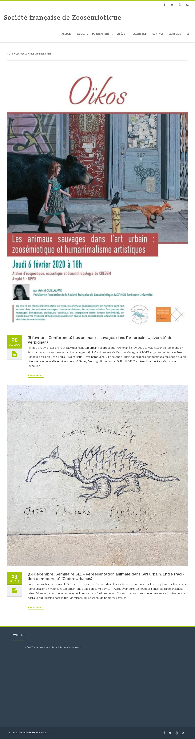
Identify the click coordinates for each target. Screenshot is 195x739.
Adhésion (175, 33)
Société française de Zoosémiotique (62, 17)
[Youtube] (180, 5)
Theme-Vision (43, 732)
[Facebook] (164, 5)
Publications (100, 33)
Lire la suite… (36, 375)
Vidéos (121, 33)
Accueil (66, 33)
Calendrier (140, 33)
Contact (158, 33)
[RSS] (187, 5)
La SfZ (81, 33)
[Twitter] (172, 5)
